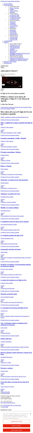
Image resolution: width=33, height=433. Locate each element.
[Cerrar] (30, 414)
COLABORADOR (14, 48)
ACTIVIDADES (8, 41)
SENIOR (15, 46)
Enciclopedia (13, 31)
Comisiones (13, 23)
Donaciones (13, 21)
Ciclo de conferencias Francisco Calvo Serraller (15, 107)
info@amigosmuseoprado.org (8, 402)
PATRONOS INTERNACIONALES (19, 59)
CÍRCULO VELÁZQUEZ (16, 57)
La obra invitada (14, 26)
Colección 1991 (13, 39)
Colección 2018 (13, 37)
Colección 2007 (13, 38)
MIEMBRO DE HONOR (16, 54)
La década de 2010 (14, 19)
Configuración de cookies (16, 421)
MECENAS (13, 52)
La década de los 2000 (15, 17)
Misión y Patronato (14, 8)
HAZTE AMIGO (8, 4)
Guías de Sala (13, 32)
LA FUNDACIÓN (8, 5)
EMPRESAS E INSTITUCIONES (18, 60)
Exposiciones (13, 24)
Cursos (2, 107)
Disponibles (13, 30)
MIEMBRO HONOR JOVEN (20, 53)
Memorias (12, 12)
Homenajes (12, 27)
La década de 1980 (14, 15)
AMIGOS (6, 42)
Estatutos (12, 9)
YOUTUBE (5, 407)
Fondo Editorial (13, 34)
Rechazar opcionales (16, 425)
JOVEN (15, 45)
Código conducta (14, 10)
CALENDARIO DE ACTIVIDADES (11, 405)
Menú (2, 67)
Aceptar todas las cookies (16, 430)
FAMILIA (12, 49)
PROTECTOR (13, 50)
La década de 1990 (14, 16)
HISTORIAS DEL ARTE (10, 61)
